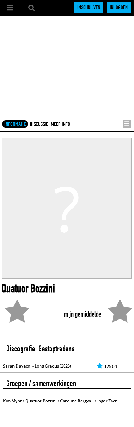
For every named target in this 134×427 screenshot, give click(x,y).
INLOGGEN (119, 7)
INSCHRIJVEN (88, 7)
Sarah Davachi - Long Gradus (31, 366)
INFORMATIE (15, 124)
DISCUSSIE (39, 124)
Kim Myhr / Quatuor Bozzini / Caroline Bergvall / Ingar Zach (60, 401)
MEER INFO (60, 124)
